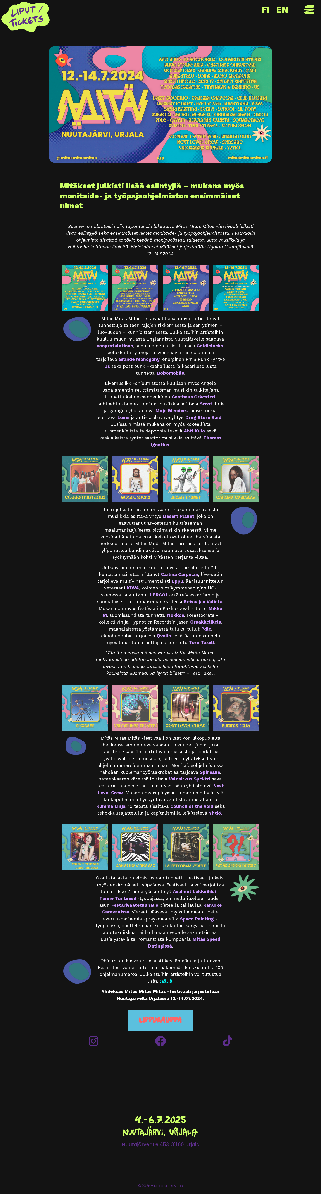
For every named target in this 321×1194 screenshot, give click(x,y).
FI (266, 10)
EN (282, 10)
